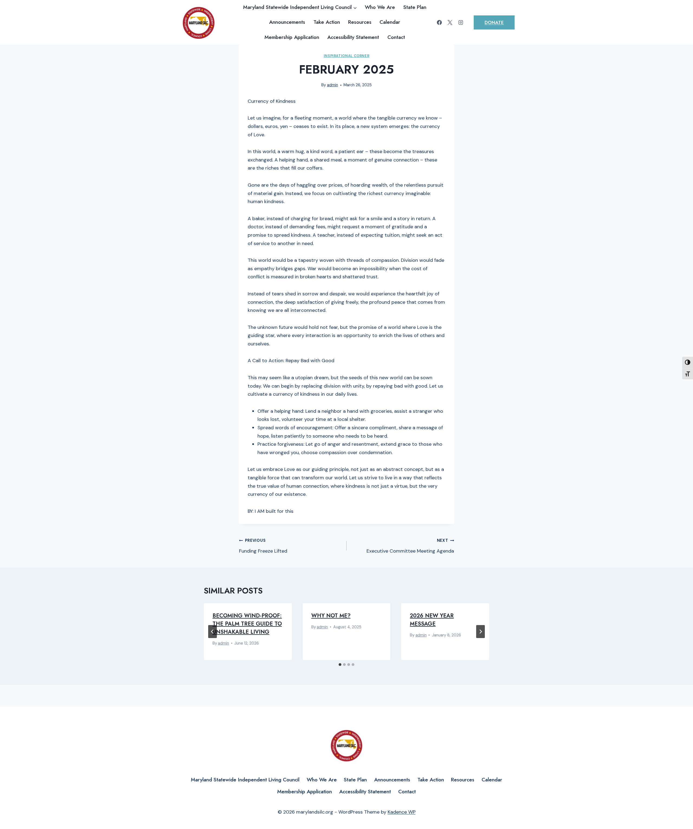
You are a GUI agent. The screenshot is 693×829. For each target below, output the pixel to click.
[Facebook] (439, 22)
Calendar (390, 22)
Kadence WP (402, 812)
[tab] (340, 664)
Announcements (287, 22)
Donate (494, 22)
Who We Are (380, 7)
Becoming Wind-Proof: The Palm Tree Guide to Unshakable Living (247, 624)
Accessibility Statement (353, 37)
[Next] (480, 631)
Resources (359, 22)
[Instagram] (461, 22)
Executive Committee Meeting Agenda (410, 546)
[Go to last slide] (212, 631)
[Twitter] (450, 22)
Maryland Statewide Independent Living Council (245, 779)
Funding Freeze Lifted (263, 546)
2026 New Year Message (432, 620)
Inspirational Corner (347, 56)
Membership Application (291, 37)
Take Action (326, 22)
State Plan (414, 7)
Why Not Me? (331, 616)
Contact (396, 37)
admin (332, 84)
